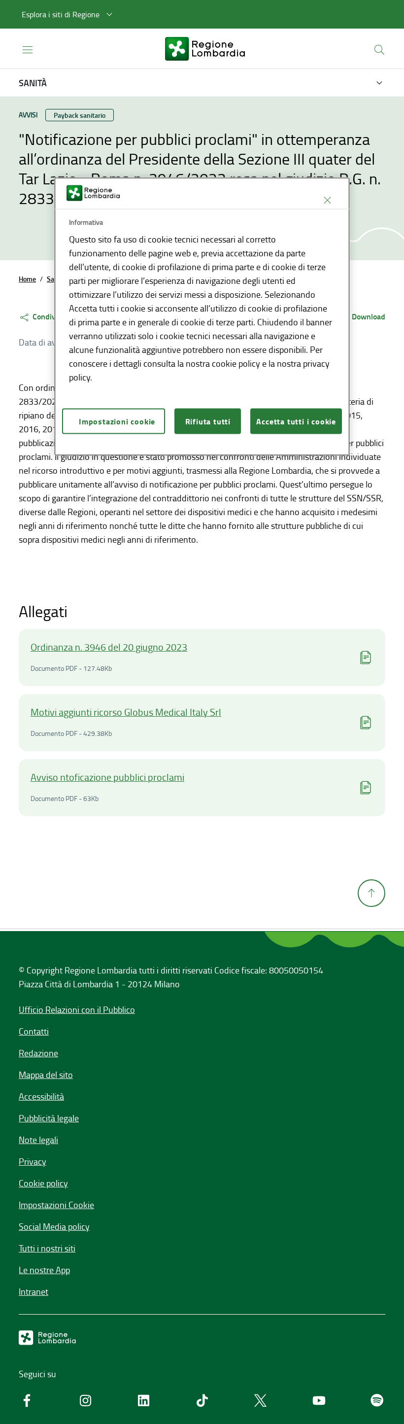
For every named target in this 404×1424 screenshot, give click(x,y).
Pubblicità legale (49, 1118)
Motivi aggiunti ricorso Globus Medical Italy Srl (126, 712)
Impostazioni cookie (117, 421)
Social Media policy (54, 1226)
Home (27, 278)
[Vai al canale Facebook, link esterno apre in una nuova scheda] (27, 1400)
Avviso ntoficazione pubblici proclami (107, 777)
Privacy (32, 1161)
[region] (202, 316)
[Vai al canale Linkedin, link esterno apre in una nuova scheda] (143, 1400)
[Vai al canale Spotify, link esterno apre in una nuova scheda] (377, 1400)
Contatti (34, 1031)
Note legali (38, 1140)
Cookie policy (43, 1183)
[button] (68, 14)
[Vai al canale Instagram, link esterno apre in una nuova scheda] (85, 1400)
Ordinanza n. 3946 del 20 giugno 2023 (109, 647)
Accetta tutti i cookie (296, 421)
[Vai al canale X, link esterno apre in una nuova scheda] (260, 1400)
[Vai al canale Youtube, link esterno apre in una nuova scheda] (319, 1400)
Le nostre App (44, 1270)
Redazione (38, 1053)
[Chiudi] (327, 200)
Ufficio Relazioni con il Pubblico (77, 1009)
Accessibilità (41, 1096)
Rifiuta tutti (208, 421)
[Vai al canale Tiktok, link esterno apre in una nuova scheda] (202, 1400)
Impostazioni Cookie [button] (56, 1205)
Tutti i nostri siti (47, 1248)
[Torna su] (371, 893)
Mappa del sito (46, 1074)
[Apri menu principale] (27, 49)
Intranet (33, 1291)
